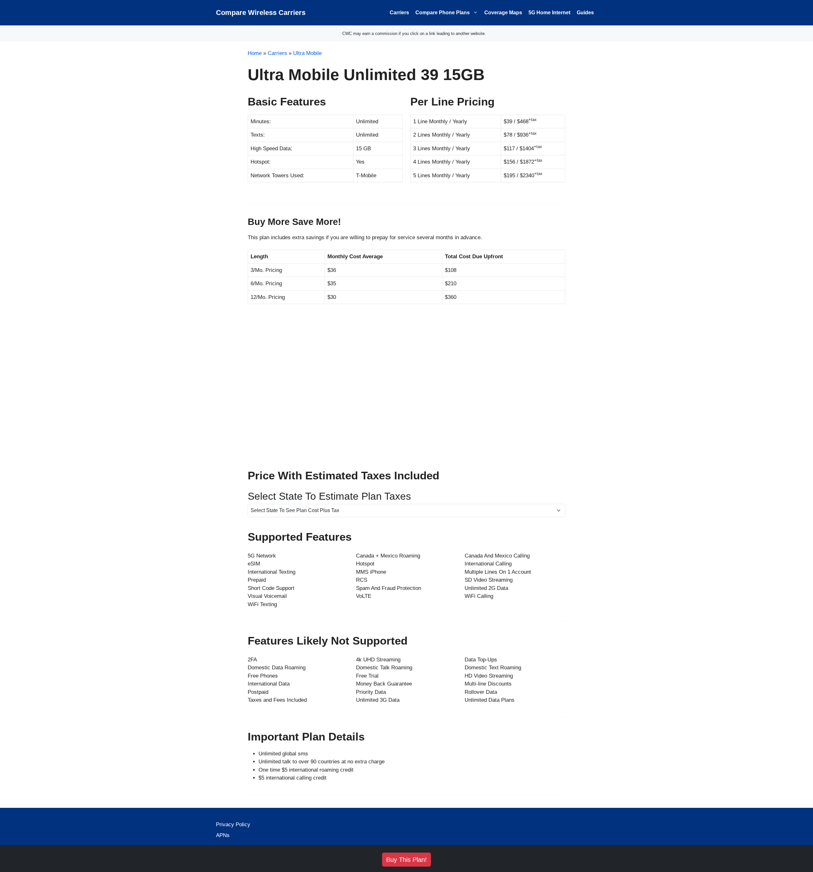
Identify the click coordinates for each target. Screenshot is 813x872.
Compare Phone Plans (442, 12)
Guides (585, 12)
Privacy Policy (233, 824)
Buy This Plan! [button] (406, 859)
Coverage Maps (503, 12)
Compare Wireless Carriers (261, 13)
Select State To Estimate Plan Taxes (329, 496)
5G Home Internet (549, 12)
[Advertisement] (406, 390)
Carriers (399, 12)
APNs (223, 835)
